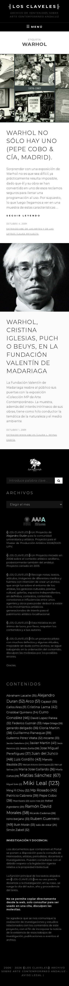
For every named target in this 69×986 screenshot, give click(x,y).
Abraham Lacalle (21, 695)
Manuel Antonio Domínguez (38, 765)
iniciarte (51, 738)
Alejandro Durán (16, 535)
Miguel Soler (14, 784)
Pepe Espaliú (21, 801)
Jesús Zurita (29, 748)
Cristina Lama (42, 707)
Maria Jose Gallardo (37, 769)
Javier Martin (43, 743)
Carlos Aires (16, 707)
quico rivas (37, 801)
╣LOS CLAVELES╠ (35, 6)
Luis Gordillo (27, 759)
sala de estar (46, 824)
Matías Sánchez (40, 775)
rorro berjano (18, 819)
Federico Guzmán (27, 723)
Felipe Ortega (53, 723)
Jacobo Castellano (17, 743)
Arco (33, 701)
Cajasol (49, 701)
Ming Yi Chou (18, 790)
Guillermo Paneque (32, 733)
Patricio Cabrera (22, 795)
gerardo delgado (22, 728)
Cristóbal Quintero (22, 712)
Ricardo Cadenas (43, 813)
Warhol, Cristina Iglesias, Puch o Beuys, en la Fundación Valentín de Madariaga (32, 346)
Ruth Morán (24, 824)
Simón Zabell (17, 830)
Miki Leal (41, 783)
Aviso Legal (32, 975)
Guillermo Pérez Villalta (24, 738)
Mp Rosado (43, 790)
